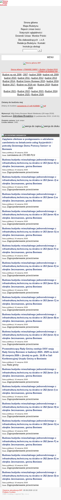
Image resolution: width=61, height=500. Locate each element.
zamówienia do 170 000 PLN (21, 155)
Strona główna (31, 22)
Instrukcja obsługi (31, 46)
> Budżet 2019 (52, 69)
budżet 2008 (35, 74)
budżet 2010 (10, 78)
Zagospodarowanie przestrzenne (23, 172)
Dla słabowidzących (28, 40)
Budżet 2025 (23, 94)
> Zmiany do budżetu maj (48, 71)
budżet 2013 (51, 78)
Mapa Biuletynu (30, 26)
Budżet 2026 (37, 94)
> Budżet (41, 69)
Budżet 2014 (9, 81)
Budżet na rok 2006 (12, 74)
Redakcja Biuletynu (26, 43)
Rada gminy (13, 365)
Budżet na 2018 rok (26, 84)
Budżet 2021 (10, 91)
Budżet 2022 (23, 91)
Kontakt (41, 43)
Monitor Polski (39, 36)
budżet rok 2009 (51, 74)
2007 (25, 74)
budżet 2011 (24, 78)
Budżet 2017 (9, 84)
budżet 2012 (37, 78)
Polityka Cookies (9, 492)
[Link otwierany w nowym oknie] (6, 3)
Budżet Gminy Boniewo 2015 (31, 81)
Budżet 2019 (43, 84)
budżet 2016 (53, 81)
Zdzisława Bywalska (23, 116)
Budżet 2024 (51, 91)
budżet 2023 (37, 91)
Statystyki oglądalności (30, 32)
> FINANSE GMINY (30, 69)
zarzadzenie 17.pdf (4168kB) (28, 106)
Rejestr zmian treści (30, 29)
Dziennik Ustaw (23, 36)
